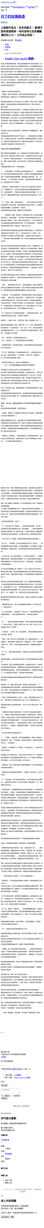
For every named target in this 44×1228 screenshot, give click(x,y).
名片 (7, 50)
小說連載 (17, 1075)
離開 (12, 1217)
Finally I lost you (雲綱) (22, 1077)
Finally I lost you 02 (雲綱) (19, 58)
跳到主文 (4, 22)
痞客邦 (14, 1069)
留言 (19, 1069)
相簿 (7, 44)
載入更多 (4, 1085)
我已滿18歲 (5, 1217)
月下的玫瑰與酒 (13, 16)
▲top (3, 1081)
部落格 (7, 47)
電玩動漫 (18, 40)
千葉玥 (3, 1057)
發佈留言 (4, 1098)
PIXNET (9, 1189)
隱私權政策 (37, 1189)
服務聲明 (23, 1191)
